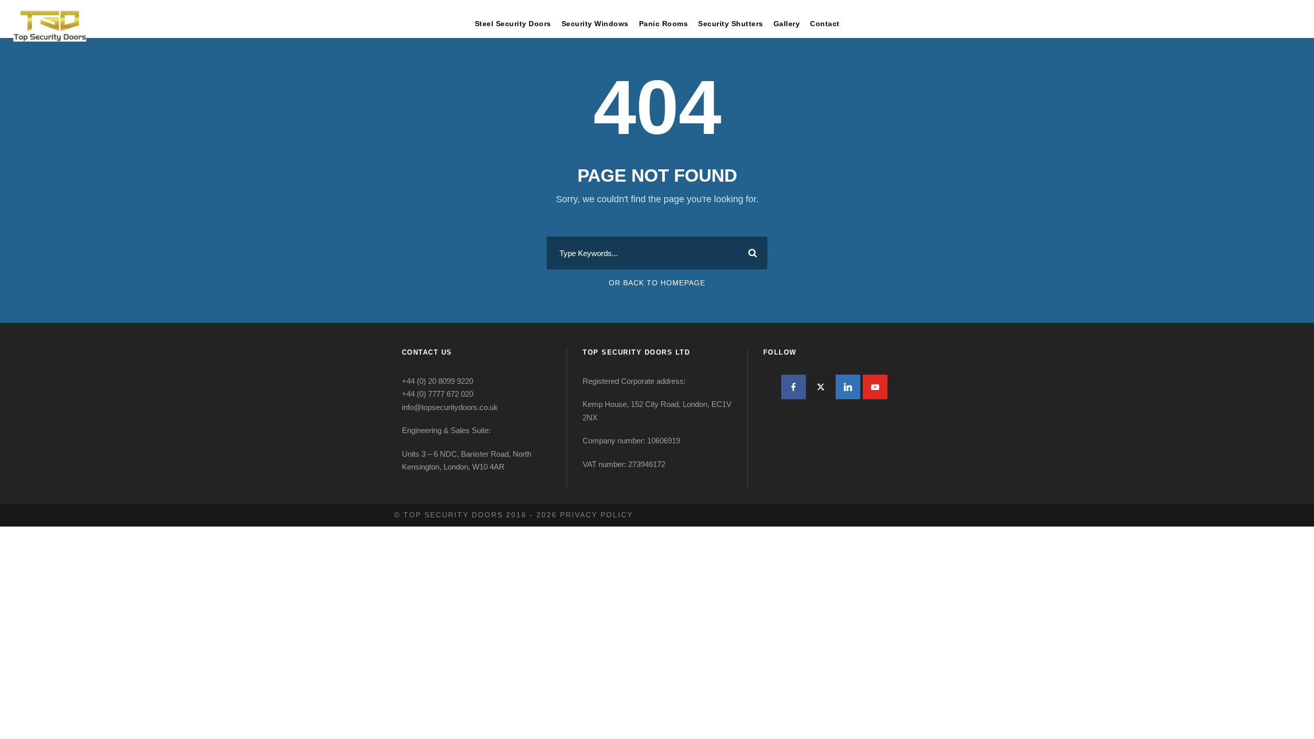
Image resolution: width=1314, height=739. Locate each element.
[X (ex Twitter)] (820, 387)
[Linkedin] (848, 387)
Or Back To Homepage (657, 283)
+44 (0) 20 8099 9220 (437, 381)
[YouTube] (875, 387)
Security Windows (595, 24)
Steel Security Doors (513, 24)
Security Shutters (730, 24)
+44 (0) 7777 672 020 (437, 394)
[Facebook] (793, 387)
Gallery (787, 24)
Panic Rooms (663, 24)
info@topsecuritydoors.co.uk (450, 407)
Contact (825, 24)
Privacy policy (596, 515)
